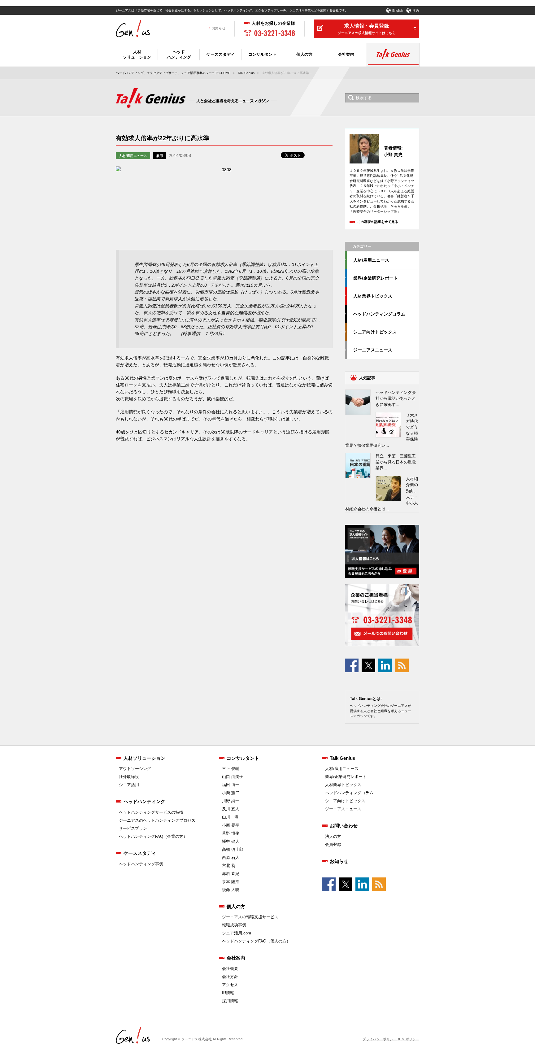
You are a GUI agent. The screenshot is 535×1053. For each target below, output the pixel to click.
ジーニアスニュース (372, 349)
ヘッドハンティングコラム (379, 313)
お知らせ (218, 28)
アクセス (230, 984)
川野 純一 (230, 800)
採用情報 (230, 1001)
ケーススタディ (140, 853)
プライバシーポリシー (380, 1039)
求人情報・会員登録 (367, 29)
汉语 (415, 10)
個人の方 (236, 906)
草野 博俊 (230, 833)
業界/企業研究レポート (375, 278)
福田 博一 (230, 784)
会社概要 (230, 968)
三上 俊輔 (230, 768)
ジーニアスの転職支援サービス (250, 917)
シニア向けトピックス (375, 331)
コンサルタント (243, 758)
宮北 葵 (228, 865)
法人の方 (333, 836)
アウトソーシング (135, 768)
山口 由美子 (232, 776)
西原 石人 (230, 857)
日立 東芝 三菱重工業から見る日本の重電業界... (396, 462)
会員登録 (333, 844)
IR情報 (228, 992)
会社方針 (230, 976)
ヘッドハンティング (144, 801)
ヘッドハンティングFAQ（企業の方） (153, 836)
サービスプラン (133, 828)
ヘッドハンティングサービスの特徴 (151, 812)
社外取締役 (129, 776)
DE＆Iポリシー (408, 1039)
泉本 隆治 (230, 881)
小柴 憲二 (230, 792)
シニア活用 (129, 784)
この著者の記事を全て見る (377, 222)
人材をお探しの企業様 (273, 23)
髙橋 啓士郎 (232, 849)
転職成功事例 (234, 925)
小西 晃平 (230, 825)
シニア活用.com (236, 933)
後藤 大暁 (230, 889)
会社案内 (236, 957)
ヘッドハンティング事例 (141, 864)
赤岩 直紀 (230, 873)
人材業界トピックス (372, 296)
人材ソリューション (144, 758)
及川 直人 (230, 809)
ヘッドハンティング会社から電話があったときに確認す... (396, 398)
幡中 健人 (230, 841)
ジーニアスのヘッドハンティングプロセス (157, 820)
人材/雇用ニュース (133, 156)
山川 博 (230, 817)
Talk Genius (246, 73)
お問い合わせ (344, 825)
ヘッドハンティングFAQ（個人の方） (256, 941)
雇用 (159, 156)
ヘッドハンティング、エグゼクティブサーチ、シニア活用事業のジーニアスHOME (173, 73)
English (397, 10)
